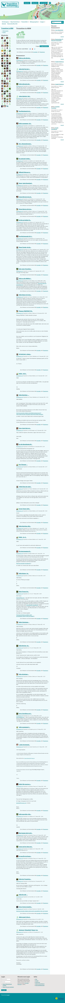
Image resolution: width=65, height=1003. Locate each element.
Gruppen (42, 21)
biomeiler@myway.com (21, 803)
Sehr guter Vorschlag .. (25, 269)
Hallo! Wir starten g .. (25, 784)
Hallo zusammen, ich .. (25, 123)
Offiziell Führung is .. (25, 172)
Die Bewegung (5, 21)
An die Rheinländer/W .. (25, 444)
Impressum (37, 982)
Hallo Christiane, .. (24, 622)
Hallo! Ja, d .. (22, 537)
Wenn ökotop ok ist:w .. (25, 209)
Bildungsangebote (34, 21)
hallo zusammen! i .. (24, 727)
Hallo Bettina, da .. (24, 645)
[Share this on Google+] (32, 48)
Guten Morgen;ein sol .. (25, 197)
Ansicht (62, 36)
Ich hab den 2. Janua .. (25, 354)
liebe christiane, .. (24, 674)
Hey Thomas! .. (23, 464)
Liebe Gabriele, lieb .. (25, 96)
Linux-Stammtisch (59, 30)
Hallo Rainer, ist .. (24, 573)
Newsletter (27, 3)
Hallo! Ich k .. (23, 373)
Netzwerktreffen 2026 (12, 23)
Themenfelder (24, 21)
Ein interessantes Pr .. (25, 551)
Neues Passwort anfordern (8, 987)
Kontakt (36, 980)
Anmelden (35, 52)
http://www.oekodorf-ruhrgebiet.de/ (23, 563)
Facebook (50, 3)
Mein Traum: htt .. (24, 591)
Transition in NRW (7, 28)
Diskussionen (5, 30)
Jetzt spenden (43, 3)
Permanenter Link (19, 60)
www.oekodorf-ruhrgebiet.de (32, 605)
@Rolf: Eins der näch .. (25, 486)
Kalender (4, 23)
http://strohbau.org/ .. (25, 713)
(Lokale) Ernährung (59, 61)
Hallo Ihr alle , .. (23, 894)
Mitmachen (35, 3)
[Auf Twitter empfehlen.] (34, 48)
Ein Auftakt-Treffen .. (25, 159)
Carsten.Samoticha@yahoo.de (29, 758)
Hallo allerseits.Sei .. (24, 84)
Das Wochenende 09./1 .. (25, 236)
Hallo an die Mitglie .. (25, 58)
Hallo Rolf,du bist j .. (24, 69)
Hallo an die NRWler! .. (25, 278)
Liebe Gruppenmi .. (24, 744)
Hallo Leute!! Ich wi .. (25, 917)
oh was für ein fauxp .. (25, 856)
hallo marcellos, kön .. (25, 814)
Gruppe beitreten (44, 46)
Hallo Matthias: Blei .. (25, 526)
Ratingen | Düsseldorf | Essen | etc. (28, 930)
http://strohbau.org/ (20, 597)
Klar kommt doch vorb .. (25, 833)
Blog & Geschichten (14, 21)
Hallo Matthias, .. (24, 395)
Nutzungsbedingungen (39, 985)
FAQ (36, 979)
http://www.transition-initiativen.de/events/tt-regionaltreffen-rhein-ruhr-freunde (32, 911)
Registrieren (42, 52)
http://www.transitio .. (25, 907)
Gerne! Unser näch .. (24, 509)
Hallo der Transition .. (25, 879)
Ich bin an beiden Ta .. (25, 220)
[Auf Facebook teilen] (30, 48)
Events (4, 32)
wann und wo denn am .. (26, 846)
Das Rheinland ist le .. (25, 111)
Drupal (8, 995)
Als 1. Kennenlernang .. (25, 144)
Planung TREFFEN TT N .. (26, 311)
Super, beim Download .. (25, 183)
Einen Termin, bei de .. (25, 247)
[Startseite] (11, 4)
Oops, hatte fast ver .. (25, 428)
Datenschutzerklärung (39, 983)
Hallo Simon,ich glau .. (25, 295)
